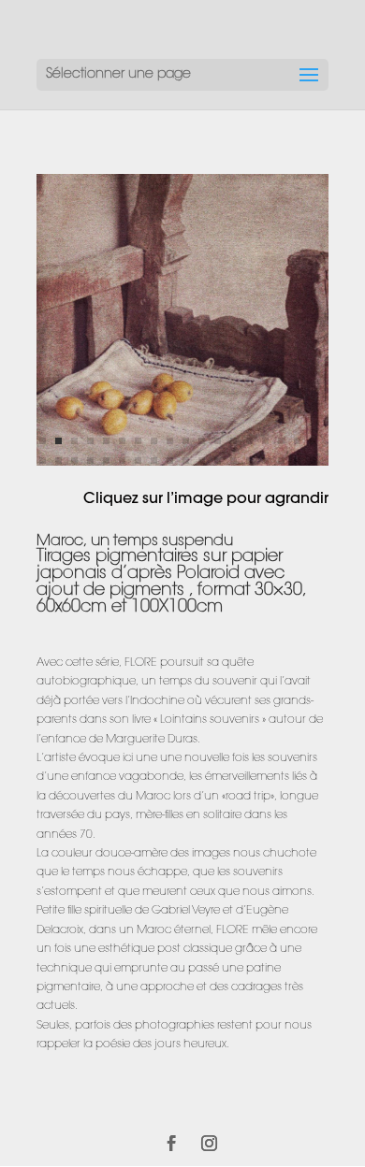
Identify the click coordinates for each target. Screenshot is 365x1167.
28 (185, 460)
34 (281, 460)
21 (74, 460)
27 (170, 460)
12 (217, 441)
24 (122, 460)
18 (313, 441)
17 (297, 441)
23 (106, 460)
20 (58, 460)
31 (233, 460)
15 (265, 441)
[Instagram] (209, 1145)
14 (249, 441)
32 (249, 460)
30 (217, 460)
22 (90, 460)
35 (297, 460)
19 (42, 460)
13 (233, 441)
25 (138, 460)
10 (185, 441)
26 (154, 460)
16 (281, 441)
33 (265, 460)
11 (201, 441)
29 (201, 460)
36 (313, 460)
